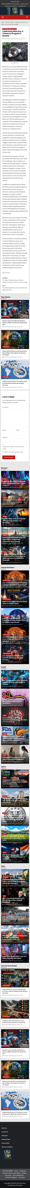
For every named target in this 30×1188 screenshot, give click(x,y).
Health (4, 678)
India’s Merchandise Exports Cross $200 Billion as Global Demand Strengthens (13, 900)
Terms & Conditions (7, 1147)
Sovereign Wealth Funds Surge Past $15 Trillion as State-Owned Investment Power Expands (13, 539)
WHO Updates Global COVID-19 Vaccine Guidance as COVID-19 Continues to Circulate (14, 682)
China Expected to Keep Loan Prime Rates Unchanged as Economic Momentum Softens (13, 502)
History (16, 1171)
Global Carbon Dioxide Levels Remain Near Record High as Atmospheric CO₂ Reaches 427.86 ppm (14, 353)
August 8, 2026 (17, 562)
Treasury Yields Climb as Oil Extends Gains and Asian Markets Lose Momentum (14, 521)
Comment (5, 407)
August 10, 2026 (17, 643)
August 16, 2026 (17, 543)
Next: (15, 288)
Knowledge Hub (22, 6)
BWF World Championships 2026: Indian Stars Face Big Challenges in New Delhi (13, 857)
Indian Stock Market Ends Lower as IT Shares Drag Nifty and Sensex (14, 957)
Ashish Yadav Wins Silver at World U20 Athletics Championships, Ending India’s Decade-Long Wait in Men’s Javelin (14, 818)
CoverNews (11, 1185)
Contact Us (5, 1132)
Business (5, 479)
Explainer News (24, 4)
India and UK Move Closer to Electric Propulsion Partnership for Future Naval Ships (14, 919)
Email (18, 430)
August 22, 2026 (17, 624)
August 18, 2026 (17, 525)
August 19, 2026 (17, 506)
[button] (2, 17)
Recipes (24, 1173)
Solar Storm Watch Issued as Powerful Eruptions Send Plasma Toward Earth (14, 584)
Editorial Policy (6, 1139)
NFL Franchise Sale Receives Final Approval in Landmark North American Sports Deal (14, 782)
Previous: (14, 280)
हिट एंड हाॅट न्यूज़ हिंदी (6, 4)
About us (4, 1128)
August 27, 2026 (17, 327)
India (4, 896)
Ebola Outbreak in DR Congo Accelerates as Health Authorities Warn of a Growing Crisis (14, 720)
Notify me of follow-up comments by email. (13, 448)
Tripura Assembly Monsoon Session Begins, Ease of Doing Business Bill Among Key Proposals (13, 881)
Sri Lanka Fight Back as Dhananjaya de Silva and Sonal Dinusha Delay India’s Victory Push (14, 801)
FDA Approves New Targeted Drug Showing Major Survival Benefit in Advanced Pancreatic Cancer (13, 739)
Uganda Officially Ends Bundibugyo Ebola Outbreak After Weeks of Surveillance (13, 701)
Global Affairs (6, 29)
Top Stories (13, 29)
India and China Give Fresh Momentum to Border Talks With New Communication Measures (14, 938)
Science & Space (6, 580)
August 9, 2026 (17, 662)
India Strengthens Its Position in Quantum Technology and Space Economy (12, 658)
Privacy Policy (6, 1143)
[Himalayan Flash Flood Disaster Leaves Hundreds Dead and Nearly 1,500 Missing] (15, 1009)
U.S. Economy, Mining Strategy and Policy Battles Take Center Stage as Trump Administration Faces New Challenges (13, 557)
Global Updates (15, 4)
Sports (4, 777)
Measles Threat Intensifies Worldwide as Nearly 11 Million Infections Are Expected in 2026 (14, 323)
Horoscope (8, 1175)
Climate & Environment (11, 6)
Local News (5, 877)
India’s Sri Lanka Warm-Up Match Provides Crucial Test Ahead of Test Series (13, 838)
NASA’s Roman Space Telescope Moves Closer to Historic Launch (14, 603)
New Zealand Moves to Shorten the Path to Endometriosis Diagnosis (13, 758)
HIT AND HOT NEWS (8, 38)
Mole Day (7, 272)
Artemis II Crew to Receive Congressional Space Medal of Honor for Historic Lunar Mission (14, 620)
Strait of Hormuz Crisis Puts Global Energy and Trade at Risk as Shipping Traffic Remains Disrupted (15, 991)
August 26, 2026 (17, 487)
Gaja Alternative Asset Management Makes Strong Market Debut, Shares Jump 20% (14, 483)
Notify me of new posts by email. (13, 452)
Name (4, 430)
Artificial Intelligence (11, 1177)
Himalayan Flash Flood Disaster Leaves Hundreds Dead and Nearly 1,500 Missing (13, 1021)
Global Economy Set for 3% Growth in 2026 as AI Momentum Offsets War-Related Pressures (14, 383)
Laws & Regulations (18, 1175)
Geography (23, 1171)
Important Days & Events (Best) (11, 1173)
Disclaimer (5, 1135)
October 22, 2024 (19, 38)
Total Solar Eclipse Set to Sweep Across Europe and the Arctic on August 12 (12, 639)
